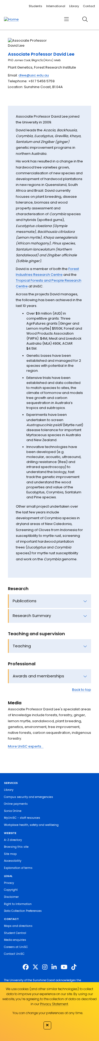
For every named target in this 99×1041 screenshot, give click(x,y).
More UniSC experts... (26, 746)
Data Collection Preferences (23, 911)
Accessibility (12, 861)
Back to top (81, 689)
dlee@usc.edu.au (33, 75)
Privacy (9, 883)
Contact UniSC (14, 954)
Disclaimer (11, 897)
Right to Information (18, 904)
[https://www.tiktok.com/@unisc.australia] (74, 967)
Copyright (11, 890)
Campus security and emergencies (28, 797)
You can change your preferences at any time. (47, 1013)
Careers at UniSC (16, 947)
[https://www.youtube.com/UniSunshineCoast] (64, 967)
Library (74, 6)
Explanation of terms (18, 868)
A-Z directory (13, 840)
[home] (11, 19)
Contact (89, 6)
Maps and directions (18, 926)
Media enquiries (15, 940)
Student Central (15, 933)
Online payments (16, 804)
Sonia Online (12, 811)
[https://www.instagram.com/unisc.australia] (45, 967)
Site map (10, 854)
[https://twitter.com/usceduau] (35, 967)
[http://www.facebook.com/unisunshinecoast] (26, 967)
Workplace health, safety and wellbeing (31, 825)
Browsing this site (16, 847)
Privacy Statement (54, 1004)
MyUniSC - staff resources (22, 818)
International (55, 6)
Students (35, 6)
